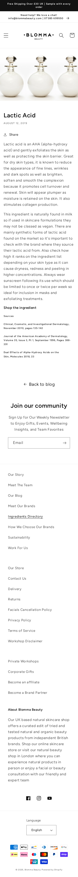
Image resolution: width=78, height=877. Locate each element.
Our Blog (15, 495)
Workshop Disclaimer (25, 641)
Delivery (15, 589)
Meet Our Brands (21, 506)
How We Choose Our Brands (31, 527)
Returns (14, 599)
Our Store (16, 568)
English (36, 830)
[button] (6, 35)
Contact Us (17, 578)
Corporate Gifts (21, 672)
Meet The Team (20, 485)
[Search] (61, 35)
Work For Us (18, 548)
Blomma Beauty (33, 869)
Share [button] (13, 134)
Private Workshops (23, 661)
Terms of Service (21, 631)
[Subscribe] (64, 443)
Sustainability (19, 537)
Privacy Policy (19, 620)
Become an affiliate (24, 682)
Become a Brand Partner (27, 693)
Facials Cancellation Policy (30, 610)
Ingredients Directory (25, 516)
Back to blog (42, 384)
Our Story (16, 475)
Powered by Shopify (52, 869)
